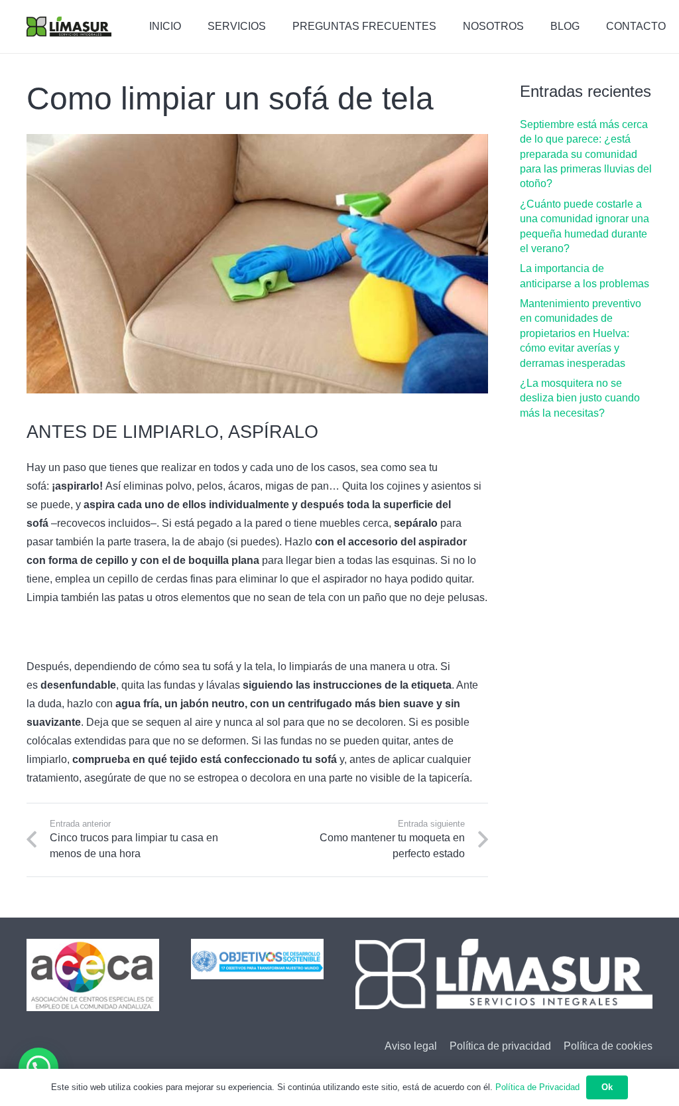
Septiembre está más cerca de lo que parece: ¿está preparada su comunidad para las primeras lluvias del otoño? (586, 154)
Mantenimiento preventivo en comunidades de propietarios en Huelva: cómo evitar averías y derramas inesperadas (580, 333)
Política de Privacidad (537, 1087)
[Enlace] (69, 26)
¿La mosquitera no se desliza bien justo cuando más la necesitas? (580, 398)
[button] (38, 1067)
